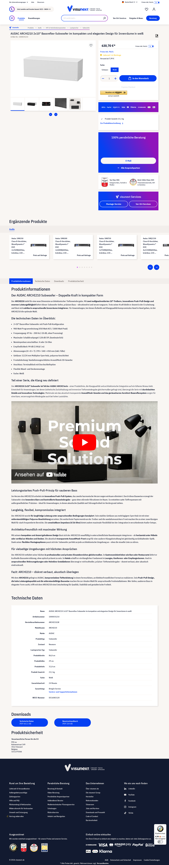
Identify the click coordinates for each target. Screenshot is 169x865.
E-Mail (128, 160)
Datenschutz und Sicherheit (120, 860)
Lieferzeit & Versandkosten (19, 788)
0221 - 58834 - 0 (45, 9)
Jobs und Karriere (92, 808)
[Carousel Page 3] (82, 267)
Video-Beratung (53, 792)
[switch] (160, 841)
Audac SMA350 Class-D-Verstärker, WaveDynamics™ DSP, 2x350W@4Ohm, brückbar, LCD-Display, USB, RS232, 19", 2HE (19, 245)
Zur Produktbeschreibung (110, 123)
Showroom (40, 2)
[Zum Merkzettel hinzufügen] (91, 45)
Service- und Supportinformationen (63, 692)
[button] (113, 94)
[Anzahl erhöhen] (115, 78)
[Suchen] (104, 18)
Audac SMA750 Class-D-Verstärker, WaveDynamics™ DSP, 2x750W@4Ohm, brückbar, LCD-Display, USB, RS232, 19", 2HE (106, 245)
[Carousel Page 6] (89, 267)
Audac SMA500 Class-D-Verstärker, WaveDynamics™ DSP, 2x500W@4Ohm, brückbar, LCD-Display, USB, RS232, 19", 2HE (63, 245)
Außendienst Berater (55, 800)
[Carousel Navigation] (53, 114)
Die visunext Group (93, 792)
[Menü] (12, 18)
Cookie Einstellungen (152, 860)
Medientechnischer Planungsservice (61, 804)
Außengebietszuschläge (18, 792)
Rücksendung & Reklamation (20, 804)
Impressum (137, 860)
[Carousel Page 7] (91, 267)
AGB (106, 860)
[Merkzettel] (146, 9)
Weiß (115, 70)
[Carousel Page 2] (79, 267)
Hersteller (90, 796)
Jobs (32, 2)
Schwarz (105, 70)
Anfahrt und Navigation (56, 816)
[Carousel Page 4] (84, 267)
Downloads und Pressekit (95, 812)
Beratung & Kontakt (55, 788)
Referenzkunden (92, 800)
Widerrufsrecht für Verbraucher (21, 808)
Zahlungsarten (14, 796)
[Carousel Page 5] (86, 267)
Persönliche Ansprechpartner (58, 796)
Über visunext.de (92, 788)
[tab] (12, 229)
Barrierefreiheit (91, 820)
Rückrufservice (53, 812)
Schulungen (52, 808)
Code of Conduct (92, 816)
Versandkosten (103, 863)
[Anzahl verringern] (103, 78)
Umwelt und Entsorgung (18, 812)
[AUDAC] (156, 35)
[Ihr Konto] (154, 9)
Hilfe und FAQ (14, 800)
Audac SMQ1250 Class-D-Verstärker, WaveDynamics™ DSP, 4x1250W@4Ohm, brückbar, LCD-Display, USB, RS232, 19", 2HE (150, 245)
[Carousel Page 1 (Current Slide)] (77, 267)
